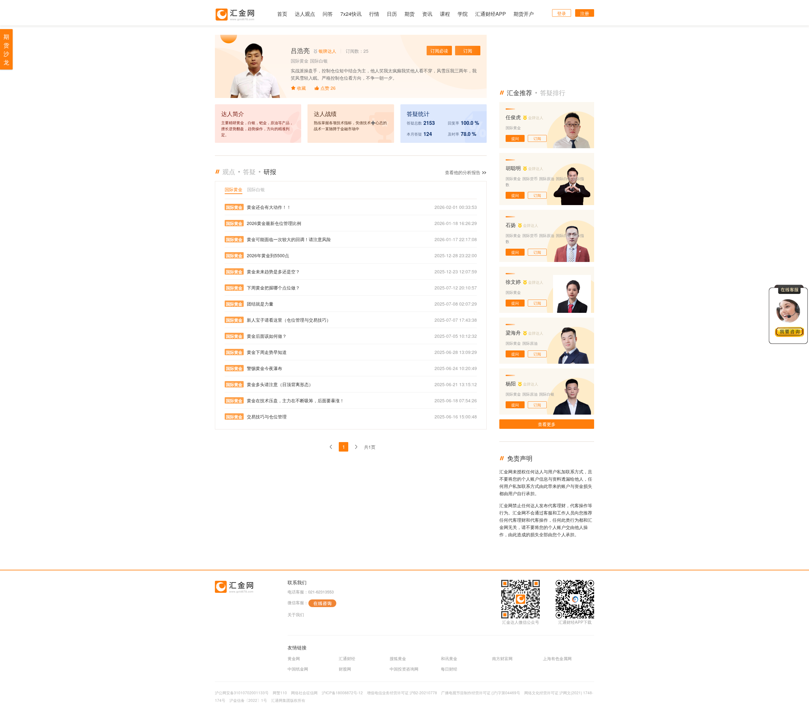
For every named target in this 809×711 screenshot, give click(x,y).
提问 (515, 138)
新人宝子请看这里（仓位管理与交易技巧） (289, 320)
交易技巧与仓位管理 (267, 416)
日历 (392, 13)
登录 (561, 13)
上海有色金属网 (557, 658)
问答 (328, 13)
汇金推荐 (519, 92)
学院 (463, 13)
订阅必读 (439, 50)
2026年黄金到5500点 (268, 255)
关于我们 (296, 614)
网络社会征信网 (304, 692)
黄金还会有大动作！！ (269, 207)
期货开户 (524, 13)
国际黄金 (233, 189)
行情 (374, 13)
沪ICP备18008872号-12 (342, 692)
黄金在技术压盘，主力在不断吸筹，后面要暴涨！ (295, 400)
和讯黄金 (449, 658)
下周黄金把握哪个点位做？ (273, 287)
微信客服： (298, 602)
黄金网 (294, 658)
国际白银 (256, 189)
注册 (584, 13)
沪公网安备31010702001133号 (242, 692)
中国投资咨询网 (404, 669)
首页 (282, 13)
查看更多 (547, 424)
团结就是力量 (260, 304)
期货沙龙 (6, 49)
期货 (409, 13)
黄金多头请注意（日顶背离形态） (280, 384)
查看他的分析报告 (463, 172)
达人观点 (305, 13)
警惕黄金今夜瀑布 (264, 368)
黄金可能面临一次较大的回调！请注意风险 (289, 239)
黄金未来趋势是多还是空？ (273, 271)
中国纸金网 (298, 669)
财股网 (345, 669)
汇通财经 (347, 658)
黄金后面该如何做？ (267, 336)
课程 (445, 13)
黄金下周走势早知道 (267, 352)
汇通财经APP (490, 13)
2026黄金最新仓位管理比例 (274, 223)
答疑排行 (552, 92)
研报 (270, 171)
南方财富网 (502, 658)
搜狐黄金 (398, 658)
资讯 (427, 13)
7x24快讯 (351, 13)
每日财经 (449, 669)
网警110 (280, 692)
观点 (228, 171)
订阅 (467, 50)
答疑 (249, 171)
